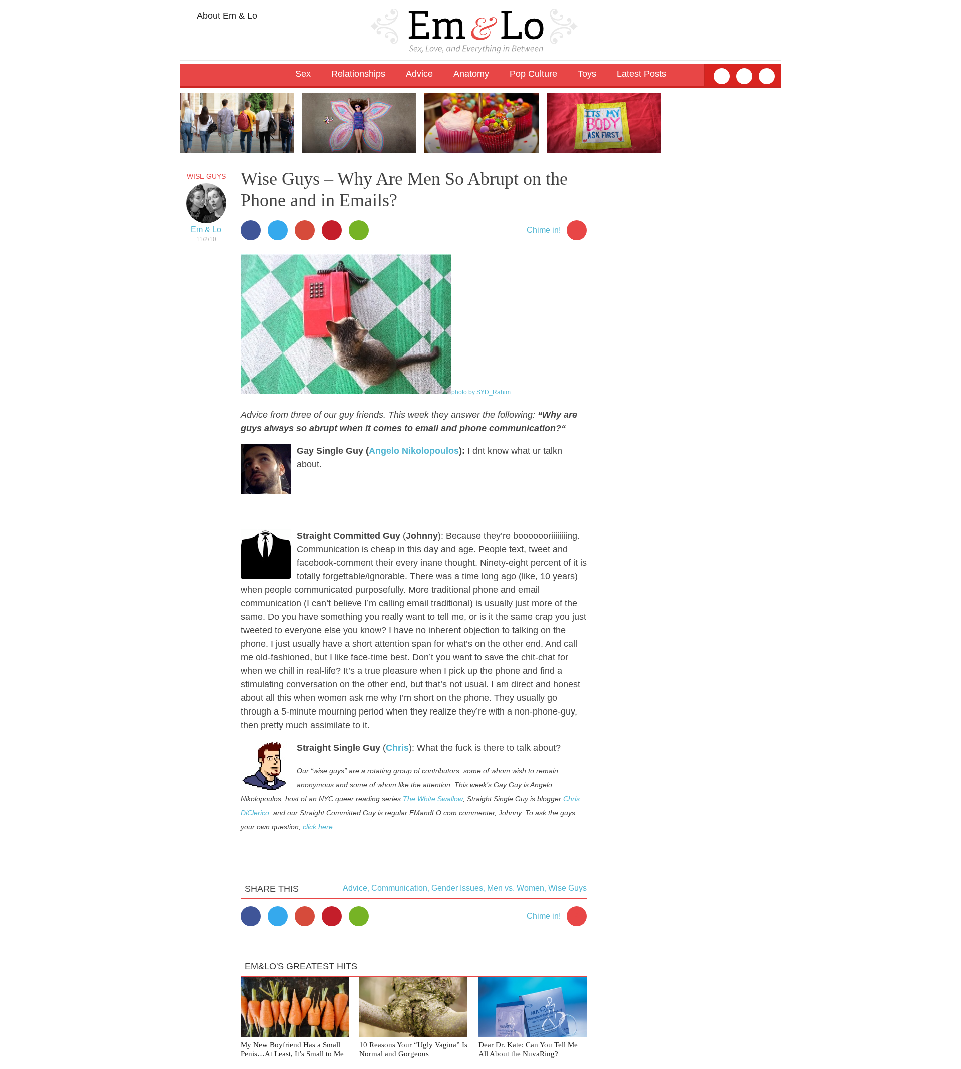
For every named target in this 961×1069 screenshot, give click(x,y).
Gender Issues (457, 888)
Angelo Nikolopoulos (414, 451)
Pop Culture (533, 74)
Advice (355, 888)
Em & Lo (206, 229)
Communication (399, 888)
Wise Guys (206, 176)
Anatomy (471, 74)
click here (318, 827)
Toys (587, 74)
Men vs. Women (515, 888)
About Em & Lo (226, 16)
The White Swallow (433, 799)
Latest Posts (641, 74)
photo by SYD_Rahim (481, 392)
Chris (397, 748)
